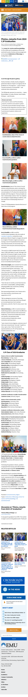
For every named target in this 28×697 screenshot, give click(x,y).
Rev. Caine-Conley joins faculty (20, 563)
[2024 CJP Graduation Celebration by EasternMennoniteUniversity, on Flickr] (14, 67)
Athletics (3, 679)
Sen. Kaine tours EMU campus (12, 617)
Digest (18, 494)
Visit (7, 1)
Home (3, 669)
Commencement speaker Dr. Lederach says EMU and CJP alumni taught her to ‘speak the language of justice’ (7, 566)
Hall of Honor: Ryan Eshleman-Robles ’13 (15, 612)
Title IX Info (12, 651)
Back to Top (14, 630)
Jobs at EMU (17, 649)
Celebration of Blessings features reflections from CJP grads (21, 544)
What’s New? (8, 9)
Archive (3, 687)
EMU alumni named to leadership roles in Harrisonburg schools (15, 623)
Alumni (3, 672)
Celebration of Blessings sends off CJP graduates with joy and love (6, 544)
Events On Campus (16, 9)
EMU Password (20, 651)
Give (16, 1)
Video (2, 682)
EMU (19, 5)
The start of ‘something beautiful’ (13, 620)
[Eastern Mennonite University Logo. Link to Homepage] (9, 5)
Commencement (11, 494)
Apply (11, 1)
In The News (4, 684)
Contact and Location (7, 649)
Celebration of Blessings (11, 497)
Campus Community (7, 677)
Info (3, 1)
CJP (17, 498)
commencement (5, 500)
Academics (4, 674)
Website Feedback (6, 653)
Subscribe (4, 689)
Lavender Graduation (6, 236)
